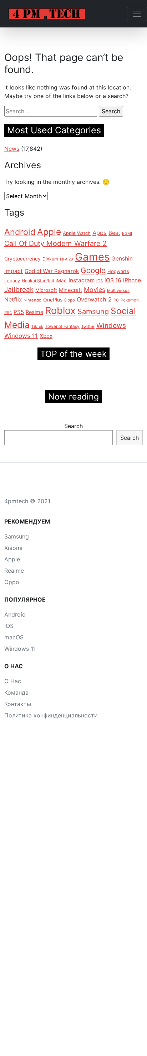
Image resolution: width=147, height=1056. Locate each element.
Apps (99, 232)
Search (73, 425)
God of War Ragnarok (52, 271)
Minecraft (70, 290)
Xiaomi (13, 547)
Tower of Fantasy (62, 326)
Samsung (93, 311)
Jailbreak (19, 289)
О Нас (12, 681)
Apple (49, 231)
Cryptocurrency (22, 259)
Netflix (13, 299)
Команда (16, 692)
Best (114, 233)
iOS (99, 280)
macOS (14, 637)
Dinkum (50, 259)
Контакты (17, 703)
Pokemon (130, 300)
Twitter (88, 326)
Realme (34, 312)
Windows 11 (21, 335)
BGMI (127, 233)
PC (116, 300)
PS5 (19, 312)
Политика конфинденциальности (51, 715)
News (11, 148)
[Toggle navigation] (137, 14)
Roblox (60, 310)
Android (19, 232)
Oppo (69, 300)
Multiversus (118, 290)
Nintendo (32, 300)
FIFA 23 (66, 259)
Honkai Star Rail (38, 280)
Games (92, 257)
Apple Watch (77, 233)
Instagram (82, 280)
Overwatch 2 (94, 299)
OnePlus (52, 300)
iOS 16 (113, 280)
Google (93, 270)
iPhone (132, 280)
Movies (94, 289)
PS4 (8, 312)
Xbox (46, 336)
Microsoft (46, 290)
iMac (61, 280)
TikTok (37, 326)
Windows (111, 325)
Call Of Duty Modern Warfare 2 (55, 243)
